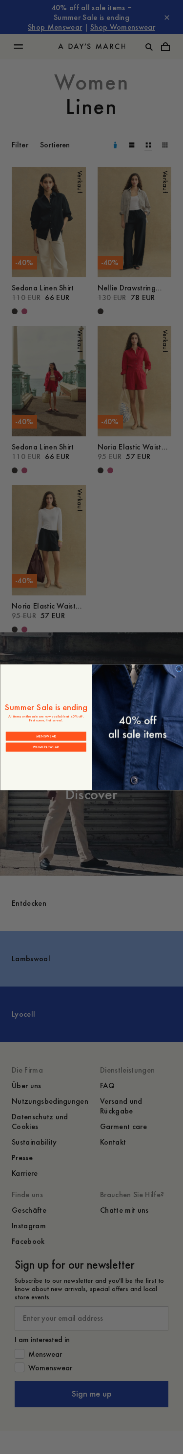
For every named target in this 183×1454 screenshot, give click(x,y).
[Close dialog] (179, 668)
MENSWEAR (46, 736)
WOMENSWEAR (46, 747)
